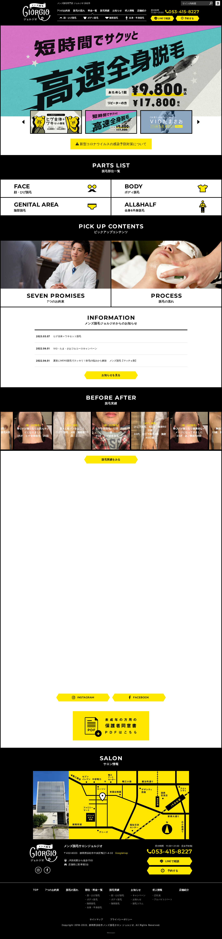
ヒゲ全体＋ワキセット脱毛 (67, 336)
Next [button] (198, 122)
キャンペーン (139, 895)
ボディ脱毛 (92, 899)
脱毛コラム (138, 903)
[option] (111, 71)
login (217, 3)
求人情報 (129, 10)
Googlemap (121, 853)
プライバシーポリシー (121, 919)
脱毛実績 (104, 10)
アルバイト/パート (163, 899)
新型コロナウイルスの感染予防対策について (113, 144)
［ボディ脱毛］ (32, 425)
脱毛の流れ (79, 10)
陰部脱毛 (91, 903)
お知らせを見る (111, 375)
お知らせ (117, 10)
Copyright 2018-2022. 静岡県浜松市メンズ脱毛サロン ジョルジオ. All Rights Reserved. (111, 925)
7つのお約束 (63, 10)
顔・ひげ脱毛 (93, 895)
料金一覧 (92, 10)
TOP (35, 889)
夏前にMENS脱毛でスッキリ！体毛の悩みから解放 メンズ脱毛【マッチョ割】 (95, 360)
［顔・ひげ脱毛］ (72, 425)
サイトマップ (96, 919)
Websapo (111, 933)
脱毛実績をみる (111, 459)
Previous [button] (23, 122)
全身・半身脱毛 (94, 907)
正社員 (157, 895)
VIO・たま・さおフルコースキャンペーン (75, 348)
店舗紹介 (141, 10)
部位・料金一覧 (94, 889)
